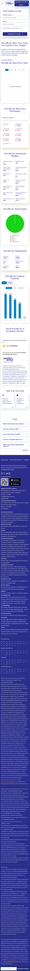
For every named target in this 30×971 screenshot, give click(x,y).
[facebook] (2, 474)
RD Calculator (21, 540)
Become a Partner (6, 587)
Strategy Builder (5, 563)
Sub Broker (4, 601)
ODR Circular (15, 631)
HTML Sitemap (13, 633)
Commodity (17, 601)
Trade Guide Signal (14, 560)
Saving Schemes (22, 615)
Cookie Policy (21, 621)
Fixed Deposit (4, 520)
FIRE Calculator (11, 556)
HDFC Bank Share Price (7, 567)
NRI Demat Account (23, 514)
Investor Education (6, 623)
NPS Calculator (16, 554)
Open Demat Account (21, 2)
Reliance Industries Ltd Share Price (18, 575)
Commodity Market (14, 526)
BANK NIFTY (16, 532)
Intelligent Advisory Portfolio (9, 516)
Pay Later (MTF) (13, 520)
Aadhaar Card (13, 615)
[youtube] (7, 474)
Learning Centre (15, 581)
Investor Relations (6, 621)
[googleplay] (15, 484)
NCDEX (11, 619)
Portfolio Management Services (19, 518)
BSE (2, 619)
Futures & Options (6, 599)
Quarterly (10, 282)
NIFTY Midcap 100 (20, 534)
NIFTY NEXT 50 (11, 534)
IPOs (13, 599)
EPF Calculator (11, 548)
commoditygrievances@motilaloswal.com (11, 821)
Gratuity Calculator (7, 550)
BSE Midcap (4, 534)
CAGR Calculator (24, 544)
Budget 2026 (4, 597)
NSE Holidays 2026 (5, 607)
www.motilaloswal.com (13, 959)
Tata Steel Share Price (20, 567)
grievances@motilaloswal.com (9, 779)
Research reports (5, 581)
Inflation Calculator (6, 554)
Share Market (4, 526)
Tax (2, 615)
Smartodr (3, 631)
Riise (26, 560)
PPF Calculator (16, 550)
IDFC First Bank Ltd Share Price (12, 571)
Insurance (10, 522)
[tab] (7, 70)
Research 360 (4, 560)
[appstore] (15, 480)
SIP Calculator (4, 540)
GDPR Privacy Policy (16, 629)
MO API (22, 560)
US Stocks (19, 516)
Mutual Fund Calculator (8, 546)
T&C (21, 28)
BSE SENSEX (9, 532)
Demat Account (21, 597)
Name (4, 21)
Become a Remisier (19, 589)
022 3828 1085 (4, 498)
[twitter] (4, 474)
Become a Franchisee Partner (20, 587)
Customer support (23, 593)
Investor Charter (5, 629)
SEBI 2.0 (9, 631)
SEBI (7, 619)
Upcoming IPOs (5, 514)
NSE (4, 619)
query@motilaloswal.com (8, 496)
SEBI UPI (21, 4)
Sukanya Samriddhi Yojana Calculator (17, 552)
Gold (9, 601)
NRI (12, 601)
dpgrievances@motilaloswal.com (9, 781)
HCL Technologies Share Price (12, 573)
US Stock (25, 599)
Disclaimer (14, 621)
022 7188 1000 (4, 509)
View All (25, 450)
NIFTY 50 (3, 532)
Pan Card (6, 615)
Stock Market (12, 597)
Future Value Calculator (22, 548)
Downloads (25, 629)
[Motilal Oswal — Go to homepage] (7, 3)
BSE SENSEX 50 (12, 536)
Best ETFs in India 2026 (17, 611)
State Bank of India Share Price (9, 569)
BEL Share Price (5, 577)
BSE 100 (5, 536)
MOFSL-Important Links (20, 619)
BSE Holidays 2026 (16, 607)
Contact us (4, 593)
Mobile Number (7, 15)
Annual (4, 282)
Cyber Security (5, 633)
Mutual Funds (13, 514)
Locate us (14, 593)
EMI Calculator (19, 546)
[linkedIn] (9, 474)
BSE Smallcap (23, 532)
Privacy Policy (23, 631)
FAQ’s (9, 593)
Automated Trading (19, 603)
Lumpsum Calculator (13, 544)
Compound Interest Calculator (9, 542)
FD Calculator (12, 540)
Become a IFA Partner (7, 589)
